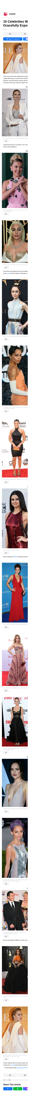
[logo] (9, 14)
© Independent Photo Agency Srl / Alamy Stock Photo (14, 1055)
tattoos (15, 556)
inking (13, 1065)
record (8, 273)
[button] (10, 33)
